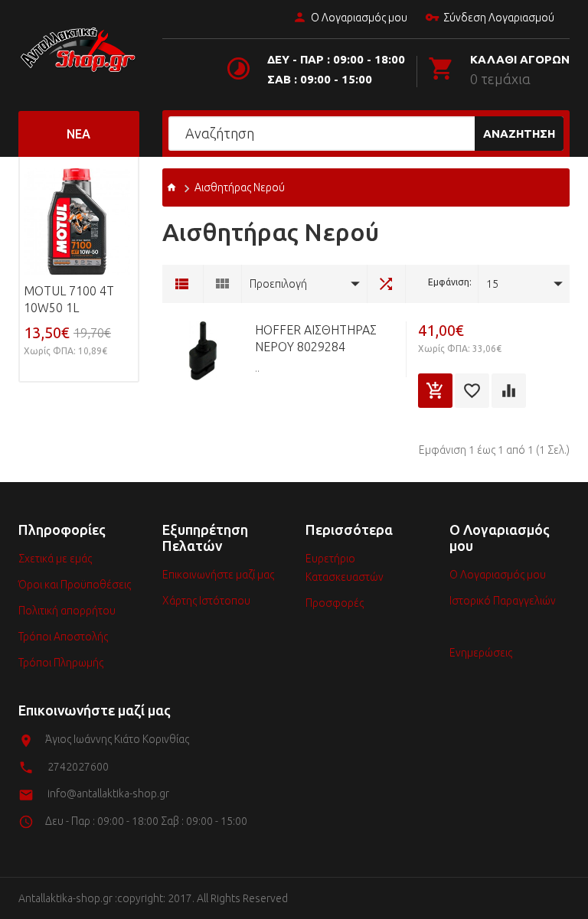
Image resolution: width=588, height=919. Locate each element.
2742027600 (78, 767)
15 (492, 284)
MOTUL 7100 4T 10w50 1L (69, 299)
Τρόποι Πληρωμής (60, 663)
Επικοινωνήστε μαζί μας (218, 575)
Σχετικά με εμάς (55, 558)
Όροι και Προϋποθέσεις (74, 584)
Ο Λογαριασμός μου (359, 17)
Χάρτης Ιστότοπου (206, 601)
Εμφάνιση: (450, 282)
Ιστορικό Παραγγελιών (502, 601)
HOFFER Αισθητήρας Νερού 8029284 (316, 338)
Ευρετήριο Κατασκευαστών (344, 567)
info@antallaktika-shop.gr (108, 793)
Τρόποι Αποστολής (63, 637)
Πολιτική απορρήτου (67, 611)
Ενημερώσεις (480, 653)
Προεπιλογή (278, 284)
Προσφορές (334, 603)
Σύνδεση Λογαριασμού (498, 17)
